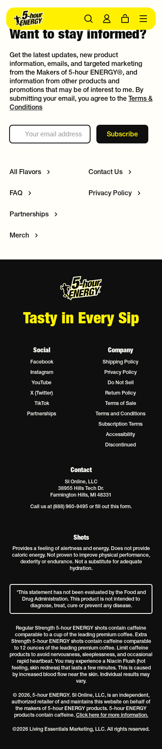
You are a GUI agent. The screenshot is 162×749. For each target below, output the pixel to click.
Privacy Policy (120, 372)
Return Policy (120, 393)
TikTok (41, 403)
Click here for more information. (112, 715)
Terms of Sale (120, 403)
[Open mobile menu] (143, 19)
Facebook (41, 362)
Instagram (41, 372)
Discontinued (120, 444)
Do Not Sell (121, 382)
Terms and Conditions (120, 413)
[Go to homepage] (47, 19)
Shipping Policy (120, 362)
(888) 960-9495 (70, 506)
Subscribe (122, 134)
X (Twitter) (41, 393)
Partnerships (41, 413)
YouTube (42, 382)
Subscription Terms (120, 424)
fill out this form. (113, 506)
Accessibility (120, 434)
